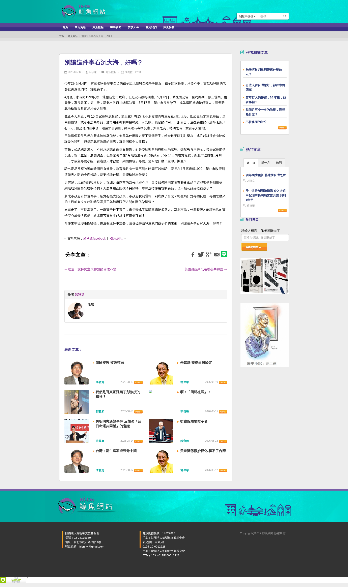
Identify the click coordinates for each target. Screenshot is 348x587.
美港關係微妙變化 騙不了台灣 (203, 451)
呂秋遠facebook (94, 238)
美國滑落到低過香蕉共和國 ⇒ (205, 269)
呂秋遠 (93, 72)
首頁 (61, 36)
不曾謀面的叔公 (256, 122)
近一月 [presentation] (265, 162)
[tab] (250, 162)
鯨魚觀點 (73, 36)
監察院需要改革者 (194, 421)
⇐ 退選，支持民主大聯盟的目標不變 (90, 269)
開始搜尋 (252, 247)
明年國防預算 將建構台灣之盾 (266, 175)
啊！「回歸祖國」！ (195, 392)
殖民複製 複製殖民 (110, 363)
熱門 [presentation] (279, 162)
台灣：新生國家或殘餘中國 (116, 451)
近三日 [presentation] (251, 162)
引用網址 (116, 238)
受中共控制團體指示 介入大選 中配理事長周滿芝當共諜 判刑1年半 (266, 195)
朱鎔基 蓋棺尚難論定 (196, 363)
